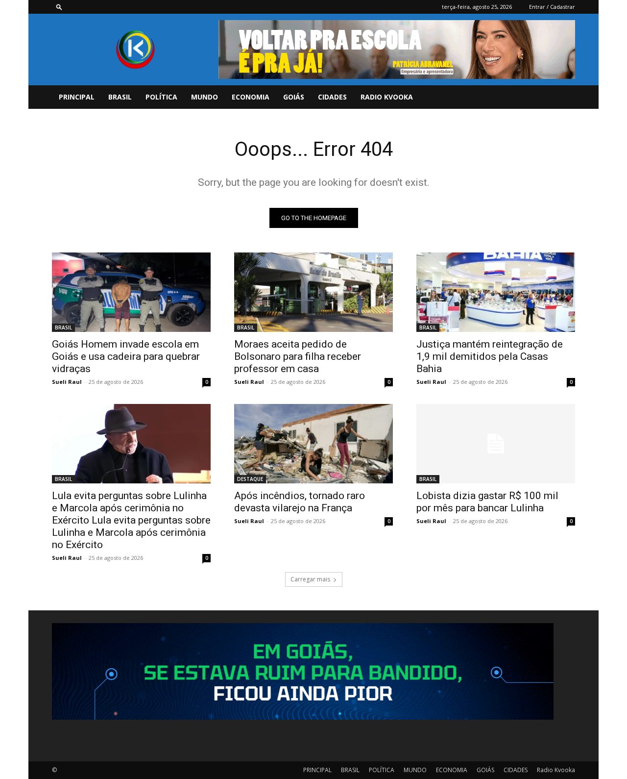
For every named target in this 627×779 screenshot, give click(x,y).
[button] (59, 6)
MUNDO (204, 96)
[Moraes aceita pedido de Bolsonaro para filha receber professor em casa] (313, 292)
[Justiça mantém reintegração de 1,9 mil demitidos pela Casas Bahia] (495, 292)
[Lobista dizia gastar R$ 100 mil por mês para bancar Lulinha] (495, 443)
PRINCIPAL (77, 96)
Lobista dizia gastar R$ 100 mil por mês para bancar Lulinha (487, 502)
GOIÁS (293, 96)
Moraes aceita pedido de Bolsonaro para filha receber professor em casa (297, 356)
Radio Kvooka (387, 96)
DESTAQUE (250, 479)
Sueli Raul (67, 381)
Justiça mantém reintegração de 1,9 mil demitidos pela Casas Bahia (489, 356)
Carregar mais (310, 579)
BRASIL (120, 96)
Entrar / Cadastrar (552, 6)
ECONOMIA (250, 96)
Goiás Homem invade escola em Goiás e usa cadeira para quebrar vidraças (126, 356)
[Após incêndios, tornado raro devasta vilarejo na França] (313, 443)
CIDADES (332, 96)
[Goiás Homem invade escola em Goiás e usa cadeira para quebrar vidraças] (131, 292)
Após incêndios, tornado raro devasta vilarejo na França (299, 502)
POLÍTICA (161, 96)
